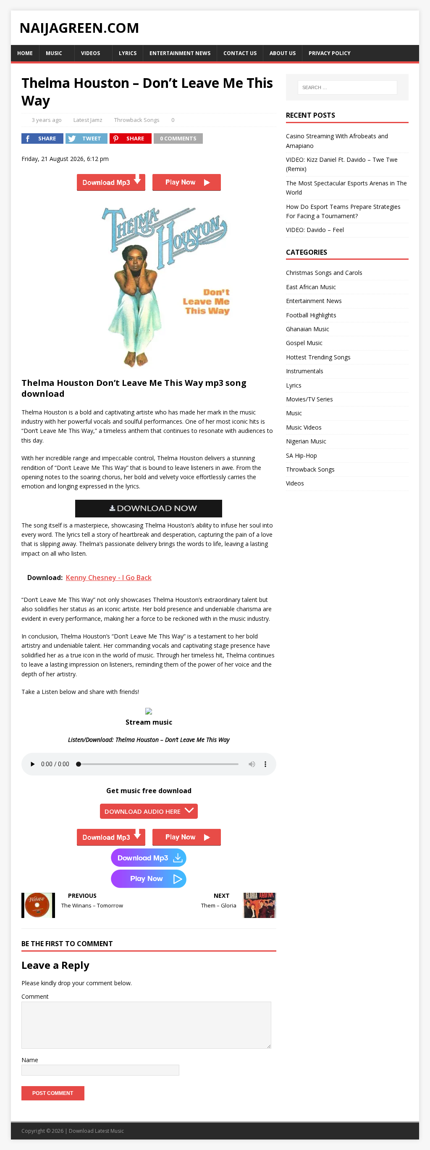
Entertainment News (179, 53)
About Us (283, 53)
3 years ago (47, 120)
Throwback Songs (137, 120)
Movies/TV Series (309, 399)
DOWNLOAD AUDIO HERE (143, 811)
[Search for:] (347, 87)
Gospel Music (304, 343)
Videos (90, 53)
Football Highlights (311, 315)
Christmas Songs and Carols (324, 273)
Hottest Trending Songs (318, 357)
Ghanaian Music (307, 329)
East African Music (311, 287)
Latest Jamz (87, 120)
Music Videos (304, 427)
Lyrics (127, 53)
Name (29, 1060)
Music (54, 53)
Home (25, 53)
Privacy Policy (330, 53)
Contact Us (240, 53)
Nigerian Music (306, 441)
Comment (35, 996)
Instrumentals (304, 371)
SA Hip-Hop (301, 455)
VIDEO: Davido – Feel (315, 230)
